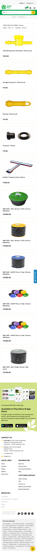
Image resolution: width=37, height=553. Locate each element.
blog (19, 471)
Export (3, 507)
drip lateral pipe (16, 535)
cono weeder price (14, 533)
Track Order (35, 276)
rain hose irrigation (27, 538)
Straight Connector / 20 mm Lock (14, 82)
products (4, 466)
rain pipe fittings (24, 542)
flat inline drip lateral (24, 536)
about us (21, 464)
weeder (5, 533)
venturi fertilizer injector (20, 529)
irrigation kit (21, 525)
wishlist (3, 471)
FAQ (19, 481)
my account (4, 474)
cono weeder (28, 531)
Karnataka (4, 501)
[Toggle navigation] (34, 8)
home (3, 464)
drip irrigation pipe (11, 525)
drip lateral (24, 533)
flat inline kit (11, 548)
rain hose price (7, 540)
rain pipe (28, 540)
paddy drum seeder (8, 546)
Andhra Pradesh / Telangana (9, 499)
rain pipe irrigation (19, 540)
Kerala (3, 504)
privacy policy (22, 466)
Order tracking (22, 479)
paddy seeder (13, 544)
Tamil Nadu (4, 496)
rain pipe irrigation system (10, 542)
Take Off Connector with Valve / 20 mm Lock (17, 51)
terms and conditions (24, 469)
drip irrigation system (18, 523)
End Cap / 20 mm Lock (10, 114)
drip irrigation (7, 523)
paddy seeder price (24, 544)
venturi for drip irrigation (15, 531)
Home (14, 17)
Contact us (21, 484)
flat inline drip (12, 536)
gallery (3, 469)
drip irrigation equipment (16, 527)
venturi (27, 527)
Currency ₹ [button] (30, 3)
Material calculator (23, 489)
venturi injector (7, 529)
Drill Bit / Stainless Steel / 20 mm (14, 177)
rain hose (17, 538)
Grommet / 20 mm (9, 145)
